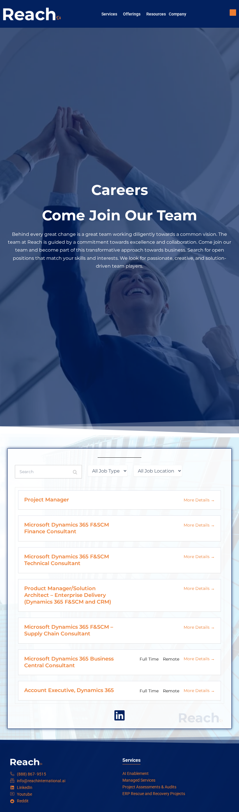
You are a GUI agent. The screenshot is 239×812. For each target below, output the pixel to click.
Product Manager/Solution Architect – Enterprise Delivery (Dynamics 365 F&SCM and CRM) (67, 595)
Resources (156, 14)
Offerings (131, 14)
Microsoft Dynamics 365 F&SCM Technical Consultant (66, 560)
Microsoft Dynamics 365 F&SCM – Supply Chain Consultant (68, 630)
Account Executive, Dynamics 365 (69, 690)
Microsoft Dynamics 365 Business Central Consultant (69, 662)
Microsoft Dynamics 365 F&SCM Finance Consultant (66, 528)
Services (109, 14)
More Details (197, 500)
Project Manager (47, 499)
